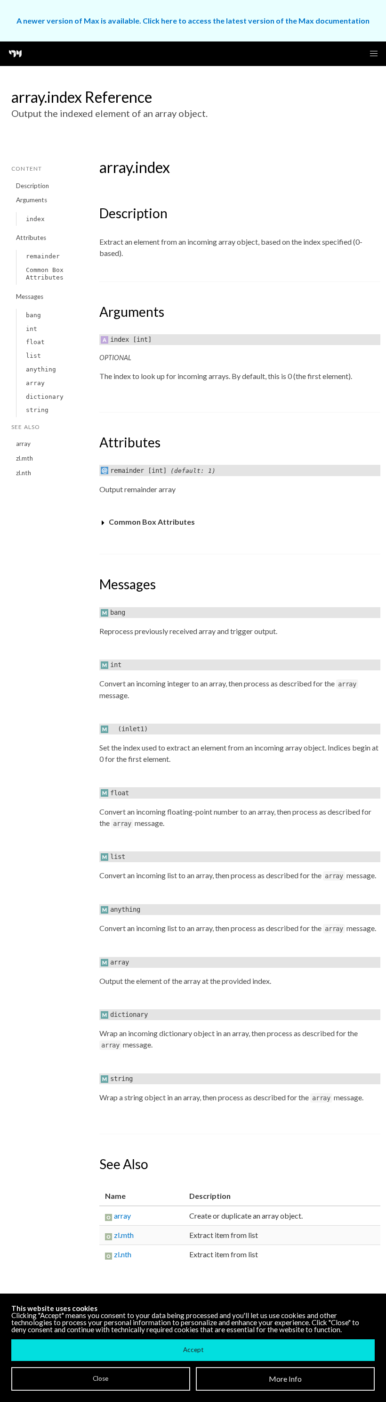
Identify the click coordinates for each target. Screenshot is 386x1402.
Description (32, 186)
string (37, 409)
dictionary (45, 396)
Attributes (31, 237)
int (31, 328)
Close (100, 1378)
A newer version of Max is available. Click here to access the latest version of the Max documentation (193, 20)
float (35, 342)
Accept (193, 1349)
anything (41, 369)
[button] (374, 53)
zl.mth (24, 458)
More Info (285, 1378)
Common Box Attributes (45, 273)
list (33, 355)
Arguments (31, 200)
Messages (29, 296)
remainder (43, 256)
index (35, 219)
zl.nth (23, 473)
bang (33, 315)
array (35, 383)
